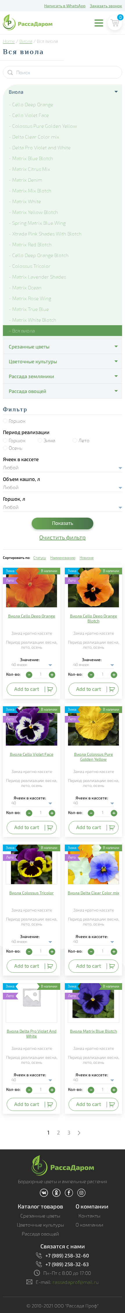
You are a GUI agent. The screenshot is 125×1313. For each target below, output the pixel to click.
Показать (62, 523)
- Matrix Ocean (25, 287)
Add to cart (26, 689)
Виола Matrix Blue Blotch (93, 1031)
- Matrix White (25, 201)
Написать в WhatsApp (64, 5)
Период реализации (26, 432)
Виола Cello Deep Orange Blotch (93, 618)
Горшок (17, 421)
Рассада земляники (31, 376)
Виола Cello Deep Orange (31, 615)
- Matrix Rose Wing (30, 298)
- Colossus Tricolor (30, 266)
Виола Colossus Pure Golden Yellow (93, 757)
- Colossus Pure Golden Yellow (43, 126)
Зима (49, 440)
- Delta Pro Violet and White (40, 147)
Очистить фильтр (62, 537)
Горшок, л (14, 499)
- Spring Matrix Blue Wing (37, 223)
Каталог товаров (40, 1206)
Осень (15, 448)
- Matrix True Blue (29, 309)
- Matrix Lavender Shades (37, 277)
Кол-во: (13, 674)
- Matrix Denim (25, 180)
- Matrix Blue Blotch (31, 158)
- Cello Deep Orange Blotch (39, 255)
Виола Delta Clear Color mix (93, 892)
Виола (25, 41)
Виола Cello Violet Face (31, 754)
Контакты (89, 1216)
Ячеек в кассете (21, 459)
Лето (84, 440)
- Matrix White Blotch (32, 320)
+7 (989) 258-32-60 (67, 1255)
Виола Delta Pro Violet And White (31, 1033)
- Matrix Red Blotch (30, 244)
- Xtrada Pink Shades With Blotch (45, 234)
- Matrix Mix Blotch (30, 190)
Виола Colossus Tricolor (31, 892)
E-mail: (67, 1282)
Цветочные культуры (33, 361)
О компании (92, 1206)
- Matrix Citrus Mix (29, 169)
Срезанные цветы (29, 346)
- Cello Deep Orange (31, 104)
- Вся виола (22, 331)
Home (9, 41)
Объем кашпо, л (21, 479)
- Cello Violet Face (29, 115)
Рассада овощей (27, 391)
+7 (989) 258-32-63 (67, 1264)
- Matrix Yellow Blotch (33, 212)
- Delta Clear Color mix (34, 137)
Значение (29, 659)
